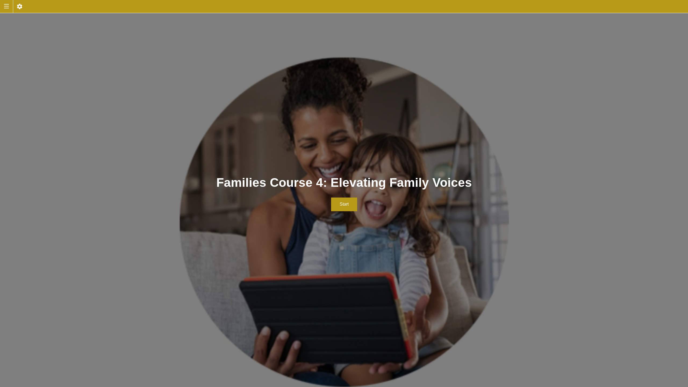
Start (344, 204)
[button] (6, 6)
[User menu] (19, 6)
